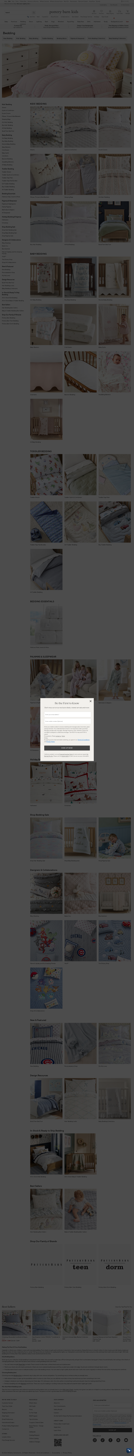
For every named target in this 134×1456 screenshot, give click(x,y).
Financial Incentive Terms (66, 754)
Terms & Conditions (84, 740)
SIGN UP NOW (67, 748)
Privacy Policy (50, 742)
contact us (58, 736)
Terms (63, 736)
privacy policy (65, 756)
